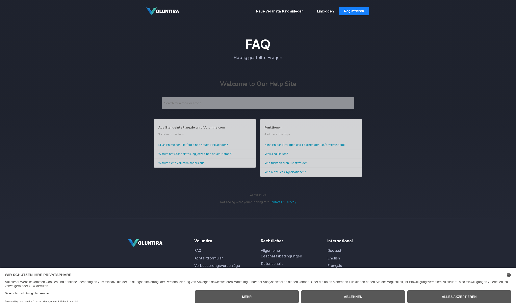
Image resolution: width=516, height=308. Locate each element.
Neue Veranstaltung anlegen (280, 11)
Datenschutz (272, 263)
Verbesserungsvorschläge (217, 265)
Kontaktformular (208, 258)
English (333, 258)
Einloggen (325, 11)
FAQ (197, 250)
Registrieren (354, 11)
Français (334, 265)
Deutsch (334, 250)
